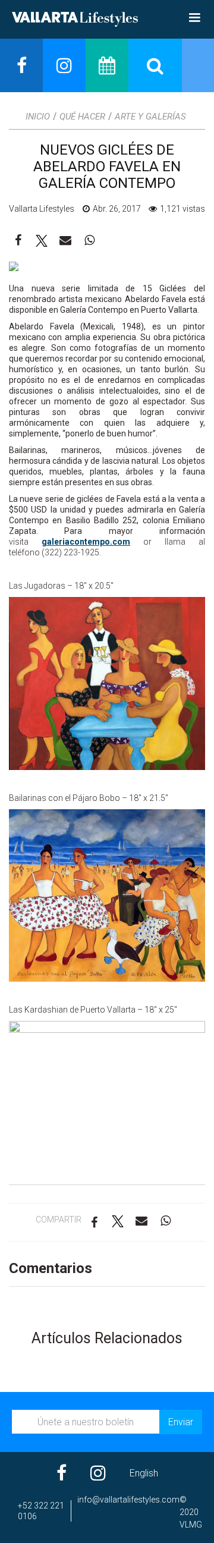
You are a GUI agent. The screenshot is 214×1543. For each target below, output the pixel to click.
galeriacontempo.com (86, 541)
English (144, 1473)
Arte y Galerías (150, 116)
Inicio (38, 116)
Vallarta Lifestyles (41, 208)
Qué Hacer (82, 116)
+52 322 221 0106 (41, 1511)
